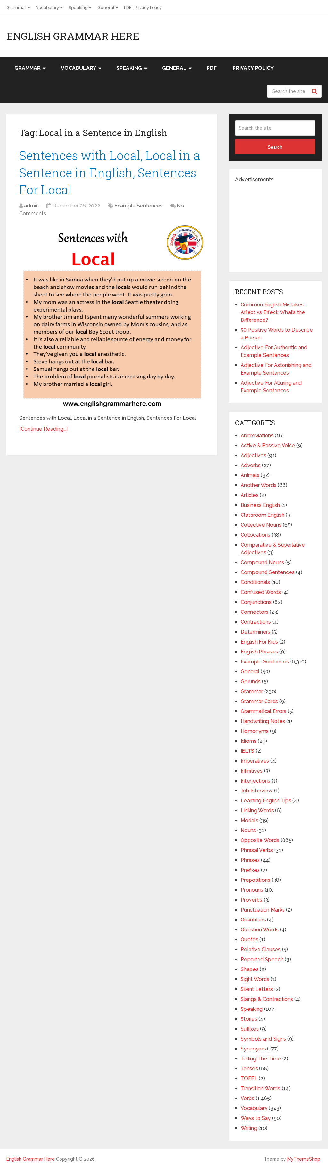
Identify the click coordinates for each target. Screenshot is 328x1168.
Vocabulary (47, 7)
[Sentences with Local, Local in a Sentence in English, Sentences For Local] (112, 317)
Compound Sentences (268, 572)
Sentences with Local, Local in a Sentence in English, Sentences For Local (109, 172)
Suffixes (250, 1029)
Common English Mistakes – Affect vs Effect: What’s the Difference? (274, 312)
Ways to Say (256, 1118)
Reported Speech (262, 959)
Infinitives (252, 771)
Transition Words (260, 1088)
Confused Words (261, 592)
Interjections (255, 781)
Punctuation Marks (263, 910)
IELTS (247, 751)
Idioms (249, 741)
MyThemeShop (303, 1159)
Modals (249, 820)
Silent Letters (257, 989)
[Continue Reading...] (43, 429)
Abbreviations (257, 436)
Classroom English (262, 515)
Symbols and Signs (263, 1039)
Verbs (247, 1098)
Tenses (249, 1069)
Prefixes (250, 870)
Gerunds (251, 681)
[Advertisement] (281, 223)
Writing (249, 1128)
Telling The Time (261, 1059)
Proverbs (251, 900)
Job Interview (257, 791)
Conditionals (255, 582)
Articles (249, 495)
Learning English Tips (266, 801)
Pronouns (252, 890)
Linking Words (257, 810)
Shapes (249, 969)
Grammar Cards (259, 701)
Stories (249, 1019)
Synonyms (253, 1049)
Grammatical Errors (263, 711)
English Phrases (259, 652)
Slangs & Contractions (267, 999)
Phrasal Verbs (257, 850)
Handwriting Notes (263, 721)
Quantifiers (253, 920)
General (105, 7)
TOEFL (249, 1078)
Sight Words (255, 979)
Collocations (255, 535)
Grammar (16, 7)
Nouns (248, 830)
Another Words (258, 485)
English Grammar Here (72, 36)
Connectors (254, 612)
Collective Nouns (261, 525)
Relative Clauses (261, 949)
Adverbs (251, 465)
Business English (260, 505)
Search (315, 91)
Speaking (78, 7)
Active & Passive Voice (268, 445)
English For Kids (259, 642)
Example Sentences (138, 206)
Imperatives (255, 761)
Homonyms (255, 731)
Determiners (255, 632)
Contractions (256, 622)
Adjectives (253, 455)
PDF (127, 7)
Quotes (249, 940)
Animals (250, 475)
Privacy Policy (148, 7)
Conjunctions (256, 602)
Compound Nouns (262, 562)
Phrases (250, 860)
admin (31, 206)
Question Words (260, 930)
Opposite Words (260, 840)
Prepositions (255, 880)
